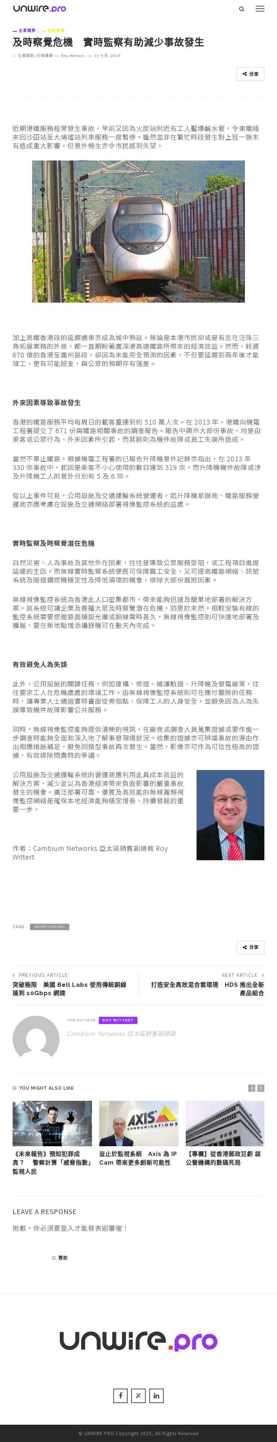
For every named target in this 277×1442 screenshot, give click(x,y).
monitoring (49, 927)
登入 (67, 1227)
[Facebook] (120, 1396)
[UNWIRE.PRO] (39, 7)
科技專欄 (56, 30)
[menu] (260, 8)
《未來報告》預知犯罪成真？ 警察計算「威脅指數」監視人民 (52, 1163)
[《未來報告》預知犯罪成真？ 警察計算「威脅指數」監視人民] (52, 1123)
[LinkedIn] (156, 1396)
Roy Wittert (73, 55)
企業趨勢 (27, 30)
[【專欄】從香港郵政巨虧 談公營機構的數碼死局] (225, 1123)
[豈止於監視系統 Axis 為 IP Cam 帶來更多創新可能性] (139, 1123)
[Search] (242, 8)
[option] (52, 1138)
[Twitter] (138, 1396)
